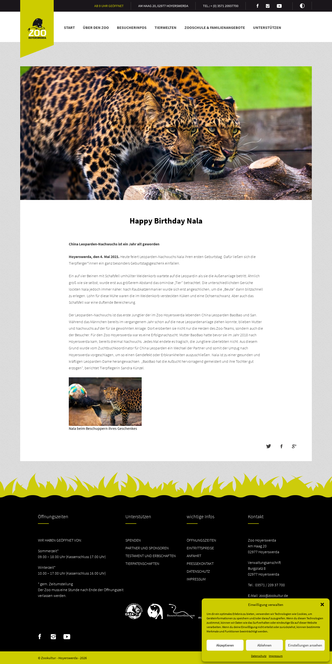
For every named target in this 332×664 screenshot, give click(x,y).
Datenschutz (258, 656)
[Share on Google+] (294, 446)
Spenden (133, 540)
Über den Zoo (96, 27)
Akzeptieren (225, 645)
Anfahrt (194, 555)
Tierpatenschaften (142, 563)
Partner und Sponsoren (147, 547)
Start (69, 27)
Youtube (66, 636)
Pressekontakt (200, 563)
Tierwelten (165, 27)
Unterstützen (267, 27)
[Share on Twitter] (268, 446)
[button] (322, 604)
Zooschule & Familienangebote (214, 27)
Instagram (53, 636)
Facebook (39, 636)
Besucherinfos (132, 27)
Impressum (276, 656)
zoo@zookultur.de (273, 595)
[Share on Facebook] (281, 446)
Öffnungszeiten (201, 540)
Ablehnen (264, 645)
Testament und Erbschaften (150, 555)
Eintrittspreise (200, 547)
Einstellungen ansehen (305, 645)
